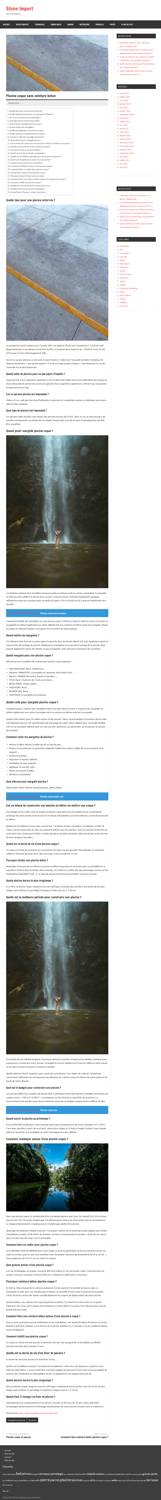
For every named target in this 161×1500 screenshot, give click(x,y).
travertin (10, 1485)
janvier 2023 (125, 111)
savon (124, 1480)
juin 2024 (124, 100)
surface (133, 1480)
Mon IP (5, 1491)
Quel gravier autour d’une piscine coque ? (28, 172)
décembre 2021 (127, 142)
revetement (107, 1481)
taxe (55, 1413)
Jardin (70, 24)
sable (114, 1480)
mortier (23, 1480)
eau (106, 1474)
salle (119, 1480)
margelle (34, 1413)
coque (27, 1413)
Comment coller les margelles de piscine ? (27, 137)
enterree (111, 1474)
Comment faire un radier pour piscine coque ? (29, 169)
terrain (143, 1480)
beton (20, 1413)
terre (4, 1485)
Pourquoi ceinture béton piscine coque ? (27, 176)
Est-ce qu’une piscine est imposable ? (25, 117)
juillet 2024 (125, 96)
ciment (70, 1474)
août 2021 (124, 156)
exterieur (134, 1474)
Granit (122, 270)
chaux (65, 1474)
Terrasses (40, 24)
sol (127, 1480)
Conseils (99, 24)
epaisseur (120, 1474)
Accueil (6, 24)
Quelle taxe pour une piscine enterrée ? (26, 111)
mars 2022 (124, 132)
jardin (154, 1473)
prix (92, 1480)
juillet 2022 (125, 121)
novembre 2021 (127, 146)
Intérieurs (84, 24)
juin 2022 (124, 125)
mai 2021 (124, 167)
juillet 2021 (125, 160)
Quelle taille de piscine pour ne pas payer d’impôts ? (31, 114)
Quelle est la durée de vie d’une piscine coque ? (30, 146)
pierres (55, 1480)
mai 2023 (124, 107)
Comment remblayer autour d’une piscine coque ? (31, 166)
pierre (45, 1480)
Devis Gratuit (22, 24)
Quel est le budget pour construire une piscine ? (30, 159)
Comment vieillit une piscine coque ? (25, 182)
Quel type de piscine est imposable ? (24, 120)
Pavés (112, 24)
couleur (99, 1473)
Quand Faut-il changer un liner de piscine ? (28, 192)
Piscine (123, 298)
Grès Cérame (125, 274)
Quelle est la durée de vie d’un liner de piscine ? (30, 185)
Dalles (122, 260)
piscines (49, 1413)
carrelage (56, 1474)
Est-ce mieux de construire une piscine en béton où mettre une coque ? (40, 143)
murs (28, 1481)
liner (4, 1481)
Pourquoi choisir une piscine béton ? (25, 150)
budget (35, 1474)
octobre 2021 (126, 149)
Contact (8, 1457)
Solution (123, 302)
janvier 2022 (125, 139)
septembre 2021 (127, 153)
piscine (42, 1413)
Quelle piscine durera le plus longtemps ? (27, 153)
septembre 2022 (127, 114)
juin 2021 (124, 163)
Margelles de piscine (16, 1420)
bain (9, 1474)
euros (128, 1474)
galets (140, 1474)
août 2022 (124, 118)
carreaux (44, 1474)
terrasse (152, 1480)
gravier (146, 1473)
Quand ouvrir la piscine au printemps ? (26, 163)
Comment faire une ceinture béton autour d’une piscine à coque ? (38, 179)
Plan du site (127, 24)
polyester (86, 1480)
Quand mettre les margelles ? (21, 127)
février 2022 (125, 135)
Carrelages (56, 24)
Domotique (125, 263)
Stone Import (19, 8)
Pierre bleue (125, 295)
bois (29, 1473)
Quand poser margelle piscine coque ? (25, 124)
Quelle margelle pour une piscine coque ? (26, 130)
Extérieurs (124, 267)
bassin (13, 1474)
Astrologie (124, 246)
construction (80, 1474)
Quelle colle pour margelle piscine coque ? (27, 133)
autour (5, 1474)
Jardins (123, 284)
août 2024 (124, 93)
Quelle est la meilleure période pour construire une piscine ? (36, 156)
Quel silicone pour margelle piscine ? (26, 140)
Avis (121, 249)
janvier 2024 (125, 104)
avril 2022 (124, 128)
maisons (15, 1481)
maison (9, 1480)
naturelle (35, 1480)
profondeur (99, 1480)
